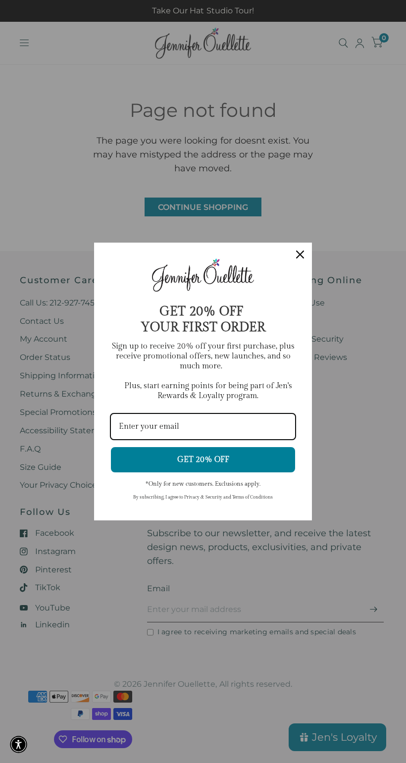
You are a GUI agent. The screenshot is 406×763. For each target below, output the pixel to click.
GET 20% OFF (203, 459)
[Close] (300, 254)
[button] (18, 744)
